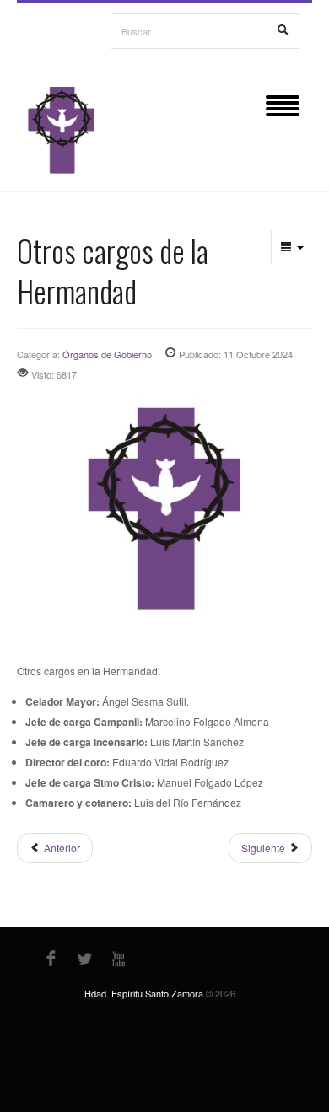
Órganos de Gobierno (107, 354)
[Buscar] (282, 30)
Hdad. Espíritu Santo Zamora (143, 993)
